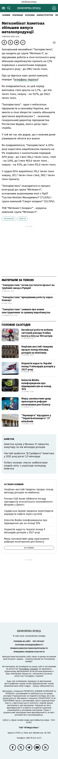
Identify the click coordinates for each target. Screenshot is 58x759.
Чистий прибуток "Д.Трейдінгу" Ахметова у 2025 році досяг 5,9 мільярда (29, 455)
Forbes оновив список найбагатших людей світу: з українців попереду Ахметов (26, 465)
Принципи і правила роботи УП (29, 652)
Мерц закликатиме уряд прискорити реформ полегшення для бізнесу (36, 401)
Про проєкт (38, 641)
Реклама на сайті (22, 641)
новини (6, 15)
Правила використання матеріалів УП (29, 648)
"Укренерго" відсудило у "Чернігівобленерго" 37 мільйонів (36, 418)
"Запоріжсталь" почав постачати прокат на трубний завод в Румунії (28, 287)
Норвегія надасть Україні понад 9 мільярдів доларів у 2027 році (38, 366)
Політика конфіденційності (29, 645)
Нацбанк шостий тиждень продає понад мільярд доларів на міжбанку (37, 349)
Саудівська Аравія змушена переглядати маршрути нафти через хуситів (28, 512)
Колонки (29, 15)
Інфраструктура (45, 15)
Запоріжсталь (9, 219)
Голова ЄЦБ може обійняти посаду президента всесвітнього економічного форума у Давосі (28, 501)
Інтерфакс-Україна (26, 79)
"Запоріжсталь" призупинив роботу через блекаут (27, 299)
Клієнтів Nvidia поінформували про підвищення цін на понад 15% (36, 385)
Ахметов (22, 219)
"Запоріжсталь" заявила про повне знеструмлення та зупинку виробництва (26, 311)
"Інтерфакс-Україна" (28, 669)
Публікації (17, 15)
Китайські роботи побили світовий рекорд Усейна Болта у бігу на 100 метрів (37, 332)
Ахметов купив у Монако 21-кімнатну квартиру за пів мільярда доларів (26, 446)
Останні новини (14, 484)
